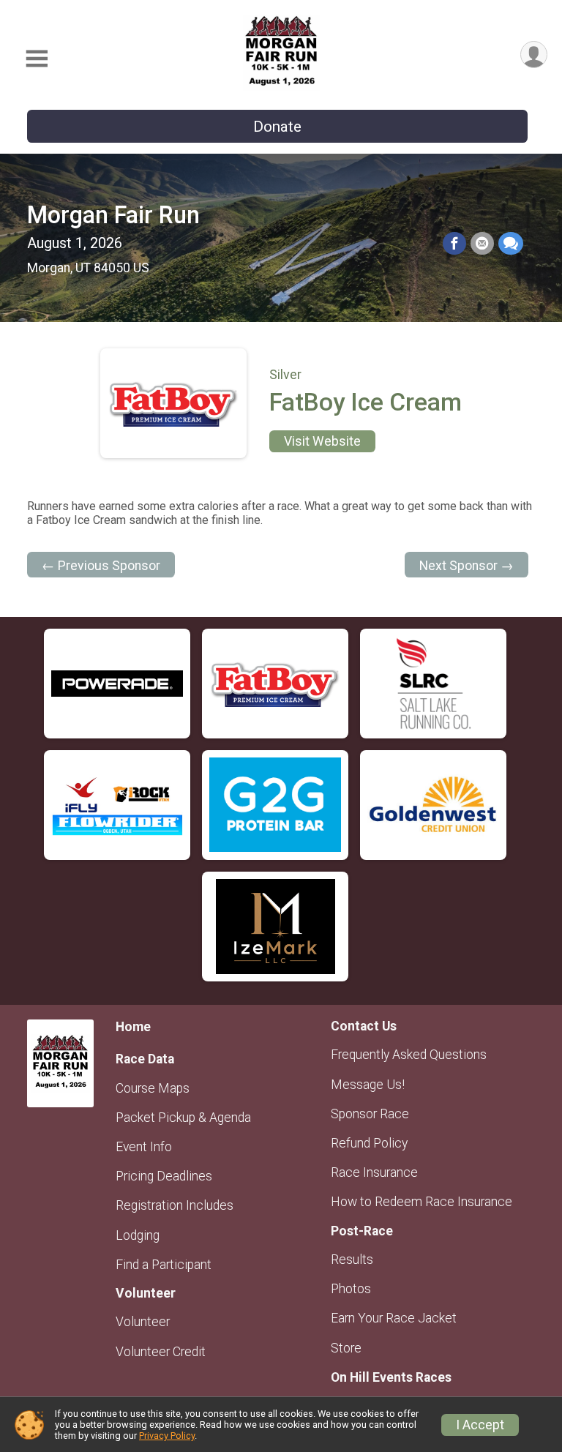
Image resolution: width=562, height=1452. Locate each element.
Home (133, 1026)
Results (352, 1259)
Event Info (144, 1146)
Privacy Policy (167, 1435)
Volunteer (143, 1321)
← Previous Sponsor (101, 565)
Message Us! (368, 1084)
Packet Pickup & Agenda (183, 1117)
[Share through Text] (510, 243)
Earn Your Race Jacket (394, 1318)
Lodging (138, 1235)
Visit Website (322, 441)
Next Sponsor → (466, 565)
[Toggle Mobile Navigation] (36, 59)
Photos (351, 1288)
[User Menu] (533, 54)
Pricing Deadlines (164, 1176)
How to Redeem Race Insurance (421, 1201)
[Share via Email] (482, 243)
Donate (277, 126)
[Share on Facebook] (454, 243)
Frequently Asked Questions (409, 1054)
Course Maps (153, 1088)
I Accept (480, 1425)
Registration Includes (174, 1205)
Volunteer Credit (161, 1351)
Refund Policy (369, 1143)
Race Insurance (374, 1172)
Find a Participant (163, 1264)
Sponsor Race (370, 1114)
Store (346, 1348)
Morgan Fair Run (113, 215)
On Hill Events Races (391, 1377)
